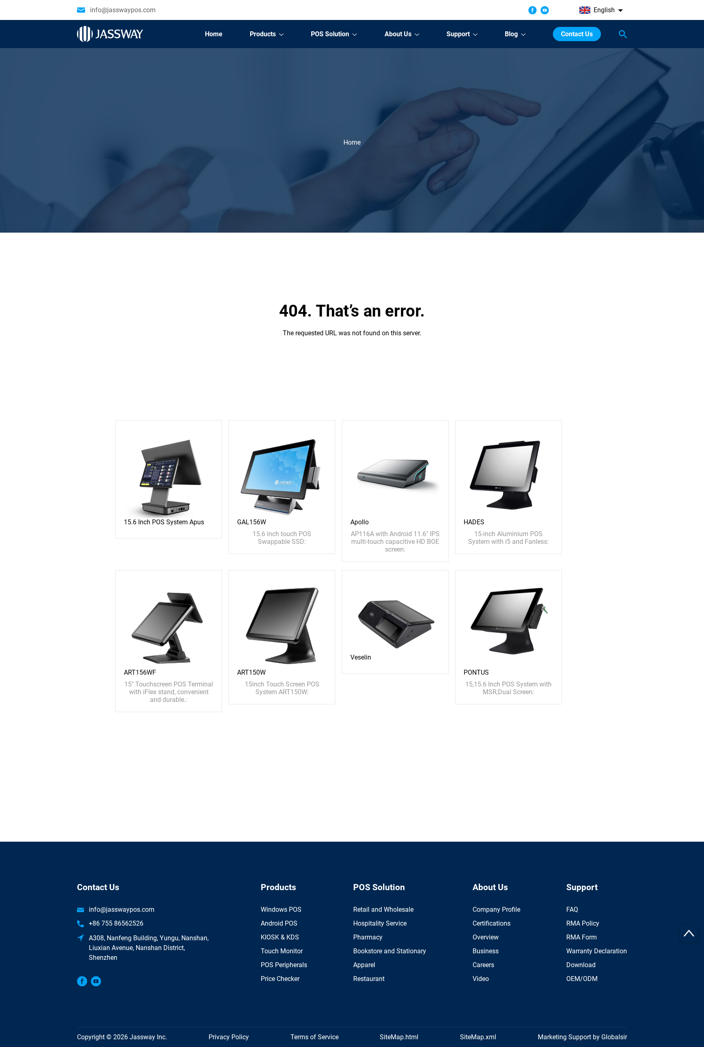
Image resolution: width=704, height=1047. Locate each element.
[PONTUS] (508, 623)
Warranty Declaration (596, 951)
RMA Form (581, 937)
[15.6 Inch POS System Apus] (168, 473)
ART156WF (140, 672)
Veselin (360, 657)
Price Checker (280, 979)
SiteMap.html (399, 1037)
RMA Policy (582, 923)
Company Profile (496, 909)
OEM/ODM (582, 979)
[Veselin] (395, 616)
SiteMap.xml (478, 1037)
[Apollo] (395, 473)
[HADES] (508, 473)
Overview (486, 937)
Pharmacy (368, 937)
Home (352, 142)
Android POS (279, 923)
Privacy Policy (229, 1037)
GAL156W (251, 522)
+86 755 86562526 (116, 923)
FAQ (572, 909)
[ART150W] (282, 623)
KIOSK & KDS (280, 937)
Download (581, 965)
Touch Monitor (282, 951)
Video (481, 979)
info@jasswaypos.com (123, 10)
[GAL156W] (282, 473)
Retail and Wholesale (383, 909)
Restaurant (369, 979)
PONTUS (476, 672)
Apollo (359, 522)
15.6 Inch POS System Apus (164, 522)
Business (486, 951)
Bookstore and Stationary (389, 951)
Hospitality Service (380, 923)
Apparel (364, 965)
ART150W (251, 672)
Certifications (491, 923)
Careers (483, 965)
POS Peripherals (284, 965)
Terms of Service (314, 1037)
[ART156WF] (168, 623)
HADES (474, 522)
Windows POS (281, 909)
